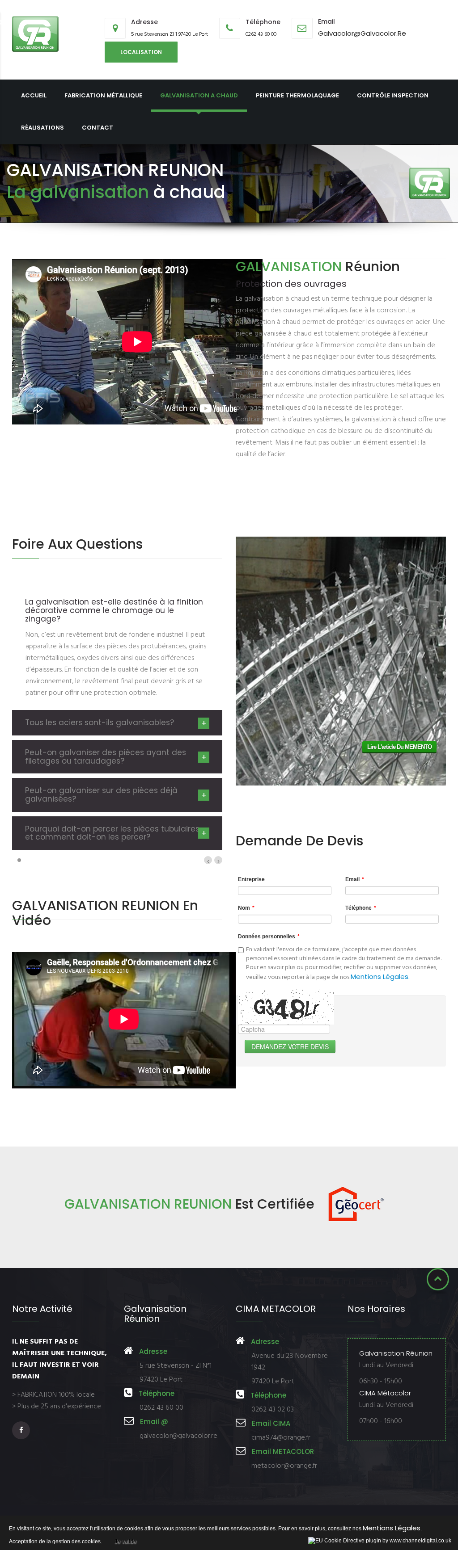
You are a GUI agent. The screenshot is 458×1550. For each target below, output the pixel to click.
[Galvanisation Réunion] (35, 34)
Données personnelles (269, 936)
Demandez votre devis (290, 1046)
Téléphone (360, 908)
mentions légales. (380, 976)
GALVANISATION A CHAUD (199, 95)
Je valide (125, 1541)
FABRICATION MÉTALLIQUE (103, 95)
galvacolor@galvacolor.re (362, 33)
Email (354, 879)
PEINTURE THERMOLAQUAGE (297, 95)
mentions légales (391, 1528)
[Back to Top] (438, 1279)
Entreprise (251, 879)
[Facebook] (22, 1430)
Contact (97, 127)
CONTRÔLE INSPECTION (392, 95)
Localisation (141, 52)
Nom (246, 908)
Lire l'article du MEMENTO (399, 746)
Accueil (34, 95)
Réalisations (42, 127)
